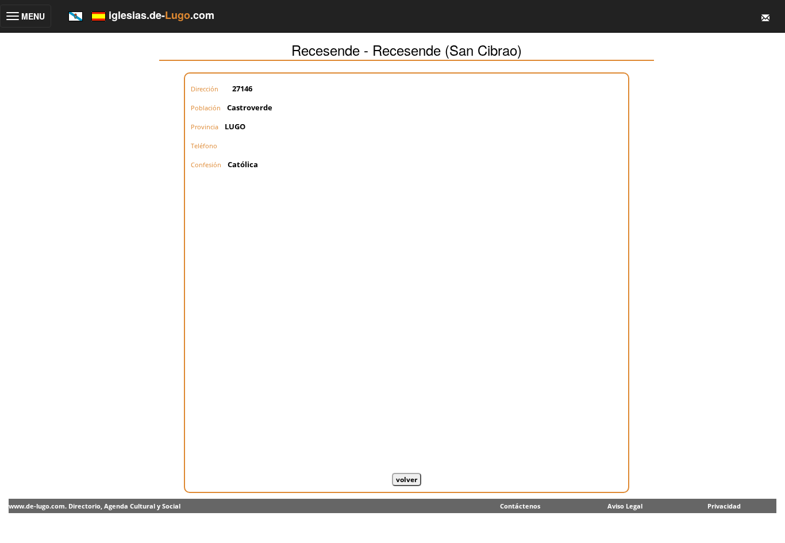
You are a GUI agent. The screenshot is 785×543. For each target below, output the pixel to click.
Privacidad (724, 506)
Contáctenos (520, 506)
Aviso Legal (624, 506)
